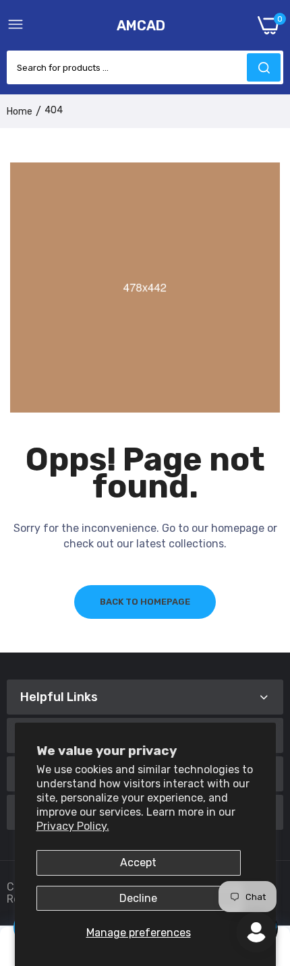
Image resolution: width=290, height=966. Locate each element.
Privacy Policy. (72, 826)
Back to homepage (145, 602)
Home (19, 111)
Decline (138, 898)
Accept (138, 862)
